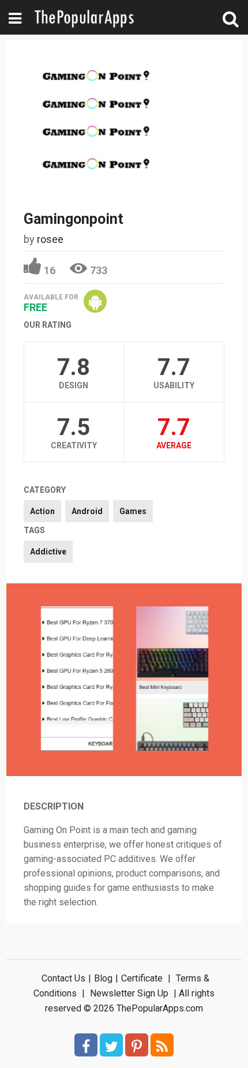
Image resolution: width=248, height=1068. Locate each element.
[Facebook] (85, 1044)
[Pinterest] (136, 1044)
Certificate (142, 978)
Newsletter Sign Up (129, 993)
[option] (77, 679)
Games (132, 511)
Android (87, 511)
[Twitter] (111, 1044)
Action (42, 511)
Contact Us (63, 978)
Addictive (48, 551)
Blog (103, 978)
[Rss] (162, 1044)
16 (49, 270)
